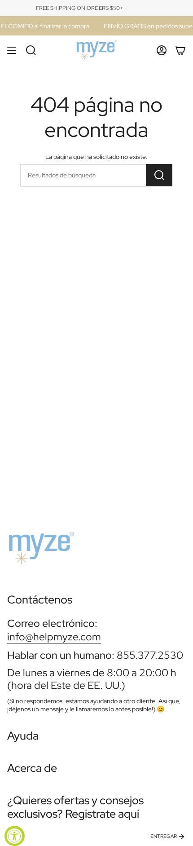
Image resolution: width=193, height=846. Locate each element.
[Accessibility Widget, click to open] (14, 836)
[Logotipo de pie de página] (41, 544)
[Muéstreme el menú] (12, 50)
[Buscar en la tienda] (159, 175)
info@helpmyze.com (54, 636)
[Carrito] (180, 50)
